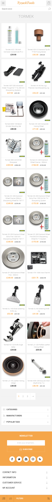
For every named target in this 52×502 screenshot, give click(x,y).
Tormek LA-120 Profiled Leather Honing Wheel (39, 346)
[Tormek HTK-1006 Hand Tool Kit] (39, 258)
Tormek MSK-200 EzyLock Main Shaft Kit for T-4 (39, 382)
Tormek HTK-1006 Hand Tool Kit (39, 273)
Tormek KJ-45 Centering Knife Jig (38, 310)
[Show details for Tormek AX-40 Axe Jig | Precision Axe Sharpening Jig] (39, 71)
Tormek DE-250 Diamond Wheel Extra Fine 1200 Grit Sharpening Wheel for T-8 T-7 (13, 236)
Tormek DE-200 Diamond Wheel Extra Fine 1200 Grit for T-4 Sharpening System (39, 198)
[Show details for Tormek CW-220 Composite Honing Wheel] (39, 109)
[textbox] (23, 8)
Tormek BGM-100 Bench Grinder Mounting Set (13, 125)
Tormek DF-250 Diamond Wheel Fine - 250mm (13, 274)
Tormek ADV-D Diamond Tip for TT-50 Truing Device (39, 51)
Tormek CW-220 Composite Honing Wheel (38, 125)
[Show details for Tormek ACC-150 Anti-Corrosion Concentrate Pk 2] (13, 35)
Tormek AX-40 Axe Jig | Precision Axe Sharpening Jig (38, 87)
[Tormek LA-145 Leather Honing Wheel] (13, 366)
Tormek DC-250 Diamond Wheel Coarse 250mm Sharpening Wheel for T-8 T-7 (13, 198)
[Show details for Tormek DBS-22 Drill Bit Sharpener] (13, 145)
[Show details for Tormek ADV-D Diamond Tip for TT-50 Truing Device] (39, 35)
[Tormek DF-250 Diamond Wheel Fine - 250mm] (13, 258)
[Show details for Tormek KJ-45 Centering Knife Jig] (39, 294)
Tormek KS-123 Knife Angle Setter (13, 346)
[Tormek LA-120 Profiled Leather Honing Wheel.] (39, 330)
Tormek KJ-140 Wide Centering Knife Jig (13, 310)
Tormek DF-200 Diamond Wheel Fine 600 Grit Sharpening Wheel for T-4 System (39, 236)
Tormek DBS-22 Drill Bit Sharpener (13, 161)
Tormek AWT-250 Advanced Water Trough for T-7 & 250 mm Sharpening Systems (13, 88)
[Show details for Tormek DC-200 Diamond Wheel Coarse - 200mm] (39, 145)
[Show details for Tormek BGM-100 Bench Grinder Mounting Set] (13, 109)
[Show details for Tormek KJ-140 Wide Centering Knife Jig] (13, 294)
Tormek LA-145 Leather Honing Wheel (13, 382)
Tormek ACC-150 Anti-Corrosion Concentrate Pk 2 (13, 51)
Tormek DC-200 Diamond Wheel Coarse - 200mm (39, 161)
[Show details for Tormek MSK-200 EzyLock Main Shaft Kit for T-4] (39, 366)
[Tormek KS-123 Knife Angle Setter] (13, 330)
